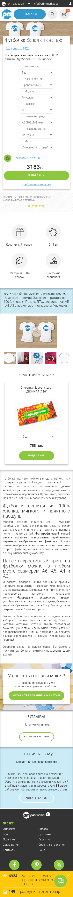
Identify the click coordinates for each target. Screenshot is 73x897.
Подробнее (36, 455)
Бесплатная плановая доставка (36, 761)
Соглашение (10, 844)
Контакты (9, 850)
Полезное (9, 839)
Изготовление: (34, 78)
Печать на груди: (35, 116)
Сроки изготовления (52, 844)
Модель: (30, 91)
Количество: (32, 66)
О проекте (9, 828)
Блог (6, 834)
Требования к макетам (36, 184)
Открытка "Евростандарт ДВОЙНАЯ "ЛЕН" (37, 389)
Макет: (29, 141)
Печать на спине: (35, 128)
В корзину (36, 175)
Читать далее (36, 798)
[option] (36, 422)
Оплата (43, 828)
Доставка (45, 834)
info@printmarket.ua (46, 3)
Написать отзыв (36, 736)
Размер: (30, 103)
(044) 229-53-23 (15, 4)
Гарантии (45, 839)
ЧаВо (42, 850)
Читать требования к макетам (36, 695)
